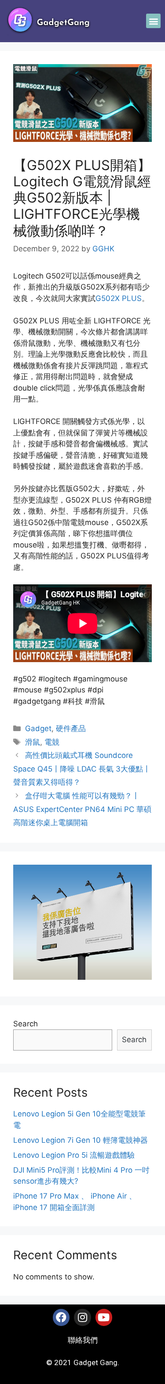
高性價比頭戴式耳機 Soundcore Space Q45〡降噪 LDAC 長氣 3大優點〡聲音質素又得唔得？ (81, 768)
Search (25, 1023)
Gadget (38, 728)
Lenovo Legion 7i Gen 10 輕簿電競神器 (80, 1140)
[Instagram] (82, 1317)
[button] (153, 21)
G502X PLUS (118, 298)
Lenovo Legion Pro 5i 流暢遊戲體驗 (74, 1155)
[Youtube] (103, 1317)
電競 (51, 742)
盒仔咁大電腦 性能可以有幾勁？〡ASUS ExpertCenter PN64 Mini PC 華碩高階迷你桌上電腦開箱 (82, 809)
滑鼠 (32, 742)
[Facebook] (61, 1317)
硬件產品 (71, 728)
